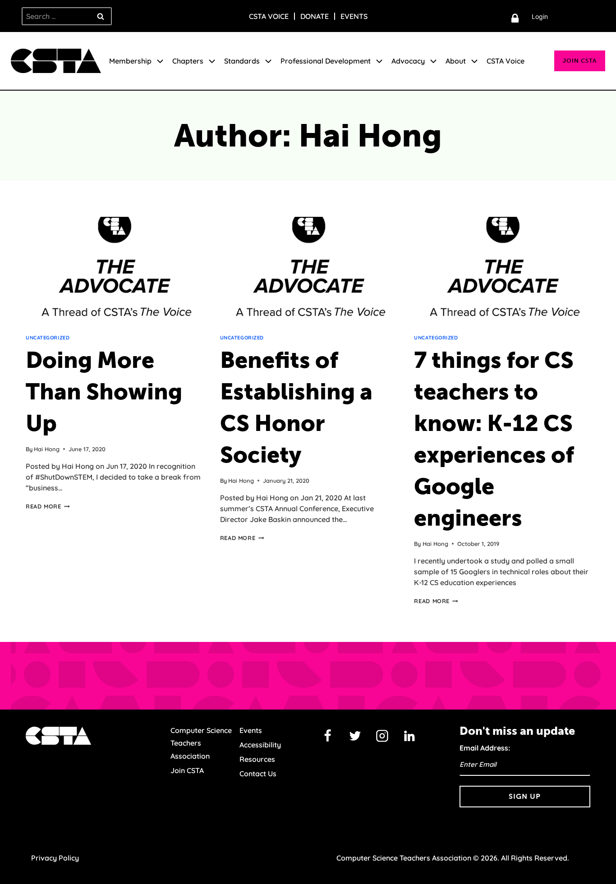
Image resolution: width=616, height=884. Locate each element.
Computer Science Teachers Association (201, 743)
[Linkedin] (409, 736)
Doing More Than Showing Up (104, 392)
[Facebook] (328, 736)
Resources (257, 759)
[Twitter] (355, 736)
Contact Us (257, 773)
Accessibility (260, 744)
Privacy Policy (55, 857)
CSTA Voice (269, 16)
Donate (314, 16)
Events (354, 16)
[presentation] (114, 275)
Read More (48, 506)
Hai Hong (47, 449)
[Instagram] (382, 736)
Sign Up (525, 796)
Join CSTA (580, 60)
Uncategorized (47, 337)
